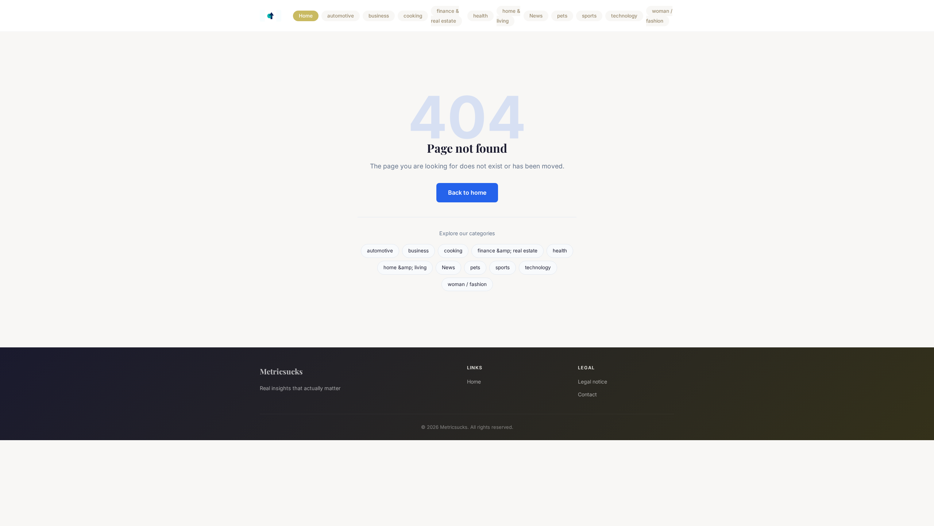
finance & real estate (445, 16)
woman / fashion (659, 16)
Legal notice (592, 381)
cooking (413, 16)
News (536, 16)
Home (306, 16)
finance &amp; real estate (507, 251)
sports (589, 16)
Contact (587, 394)
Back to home (467, 192)
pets (562, 16)
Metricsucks (281, 371)
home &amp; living (405, 267)
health (480, 16)
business (378, 16)
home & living (508, 16)
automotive (340, 16)
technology (624, 16)
